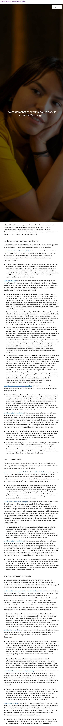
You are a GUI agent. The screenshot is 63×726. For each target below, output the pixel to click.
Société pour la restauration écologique (16, 501)
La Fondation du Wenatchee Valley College (17, 251)
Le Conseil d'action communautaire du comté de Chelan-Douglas (24, 591)
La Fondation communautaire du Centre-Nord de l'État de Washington (26, 472)
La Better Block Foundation (12, 630)
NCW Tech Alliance (10, 280)
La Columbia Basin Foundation (13, 413)
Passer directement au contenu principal (12, 1)
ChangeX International (11, 703)
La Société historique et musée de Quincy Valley (19, 671)
